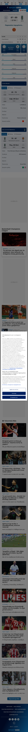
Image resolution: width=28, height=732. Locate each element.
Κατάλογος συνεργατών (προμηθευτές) (11, 384)
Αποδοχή (14, 393)
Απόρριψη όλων (14, 397)
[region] (14, 366)
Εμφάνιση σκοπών (14, 389)
